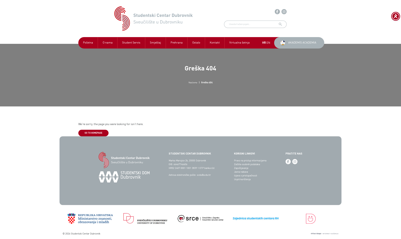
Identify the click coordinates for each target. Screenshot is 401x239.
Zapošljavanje (241, 168)
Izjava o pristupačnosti (245, 176)
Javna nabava (241, 172)
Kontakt (215, 42)
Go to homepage (93, 133)
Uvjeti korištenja (242, 179)
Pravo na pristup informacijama (250, 161)
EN (268, 42)
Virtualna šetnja (239, 42)
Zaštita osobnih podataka (247, 164)
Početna (88, 42)
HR (264, 42)
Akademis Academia (302, 42)
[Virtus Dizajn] (324, 234)
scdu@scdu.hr (204, 175)
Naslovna (193, 83)
